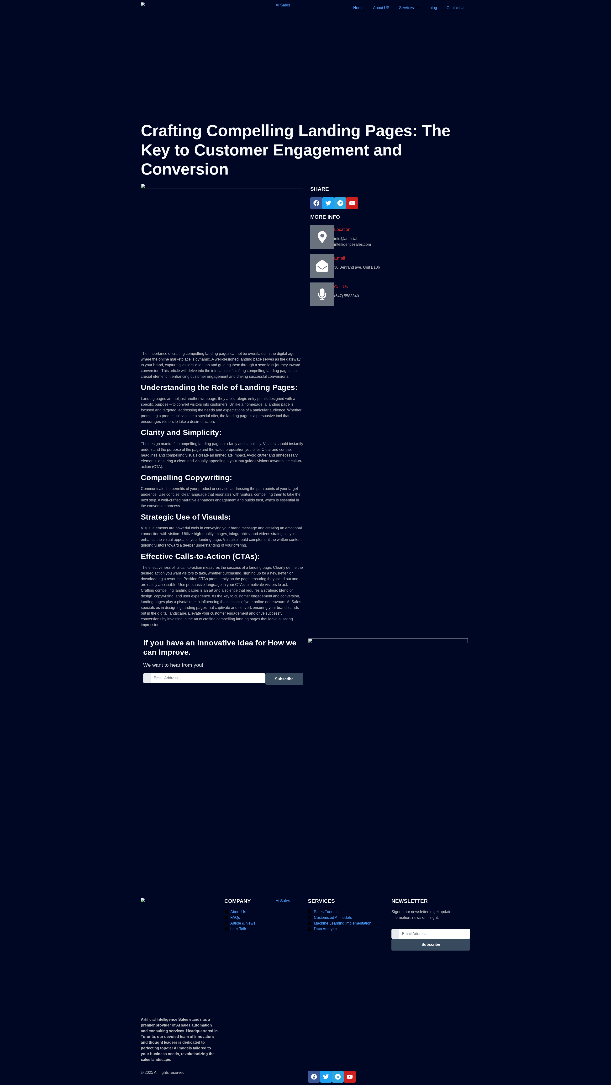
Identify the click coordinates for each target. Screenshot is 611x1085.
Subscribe (284, 679)
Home (358, 8)
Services (406, 8)
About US (381, 8)
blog (433, 8)
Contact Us (456, 8)
